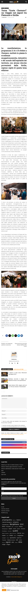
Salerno (15, 535)
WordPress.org (4, 512)
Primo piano (6, 8)
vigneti (8, 542)
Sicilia (8, 537)
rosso (11, 535)
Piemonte (23, 528)
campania (16, 522)
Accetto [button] (4, 590)
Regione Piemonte (13, 533)
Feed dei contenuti (5, 508)
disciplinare (14, 524)
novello (14, 528)
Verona (3, 542)
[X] (9, 335)
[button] (2, 2)
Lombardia (16, 526)
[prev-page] (2, 391)
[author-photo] (14, 357)
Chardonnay (5, 524)
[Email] (15, 335)
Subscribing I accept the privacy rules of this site (13, 495)
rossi (7, 535)
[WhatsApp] (12, 335)
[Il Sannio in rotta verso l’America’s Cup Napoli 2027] (4, 374)
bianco (19, 520)
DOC (22, 524)
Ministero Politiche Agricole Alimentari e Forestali (11, 466)
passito (18, 528)
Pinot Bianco (4, 531)
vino (20, 542)
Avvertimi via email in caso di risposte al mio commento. (14, 425)
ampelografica (7, 519)
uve (17, 540)
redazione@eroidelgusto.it (16, 576)
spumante (13, 537)
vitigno (8, 544)
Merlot (20, 526)
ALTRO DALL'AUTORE (18, 369)
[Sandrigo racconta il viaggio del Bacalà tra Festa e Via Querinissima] (4, 380)
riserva (19, 533)
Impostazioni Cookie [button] (15, 590)
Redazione (4, 17)
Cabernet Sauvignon (7, 522)
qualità (15, 530)
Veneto (20, 540)
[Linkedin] (13, 363)
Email (2, 491)
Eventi (6, 6)
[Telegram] (18, 335)
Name (2, 486)
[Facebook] (6, 335)
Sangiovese (20, 535)
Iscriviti (24, 447)
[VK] (21, 335)
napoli (10, 528)
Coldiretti (3, 472)
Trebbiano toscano (11, 540)
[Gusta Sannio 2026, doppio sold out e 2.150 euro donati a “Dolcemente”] (4, 386)
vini (13, 542)
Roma (23, 533)
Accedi (2, 506)
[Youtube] (18, 363)
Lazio (12, 526)
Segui (25, 444)
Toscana (4, 540)
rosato (4, 535)
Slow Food (3, 474)
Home (2, 6)
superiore (19, 537)
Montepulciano (5, 528)
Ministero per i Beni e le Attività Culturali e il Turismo (12, 464)
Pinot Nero (10, 531)
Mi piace (24, 442)
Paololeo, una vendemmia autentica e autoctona (6, 344)
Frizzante (8, 526)
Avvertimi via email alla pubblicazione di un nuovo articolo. (14, 426)
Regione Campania (5, 533)
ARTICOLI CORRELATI (7, 369)
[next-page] (4, 391)
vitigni (4, 544)
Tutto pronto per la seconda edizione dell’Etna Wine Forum (21, 345)
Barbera (14, 520)
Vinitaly (16, 542)
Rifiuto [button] (8, 590)
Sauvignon (4, 537)
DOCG (3, 526)
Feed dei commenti (5, 510)
